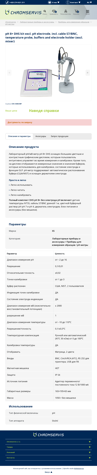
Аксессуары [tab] (40, 136)
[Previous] (9, 73)
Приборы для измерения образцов (73, 22)
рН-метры (9, 24)
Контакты (11, 458)
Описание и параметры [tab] (19, 136)
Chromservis (10, 22)
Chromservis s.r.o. (14, 442)
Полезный (11, 452)
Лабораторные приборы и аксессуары (37, 22)
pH (53, 413)
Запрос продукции (59, 136)
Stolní (55, 420)
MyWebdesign (79, 469)
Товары (10, 447)
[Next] (88, 73)
